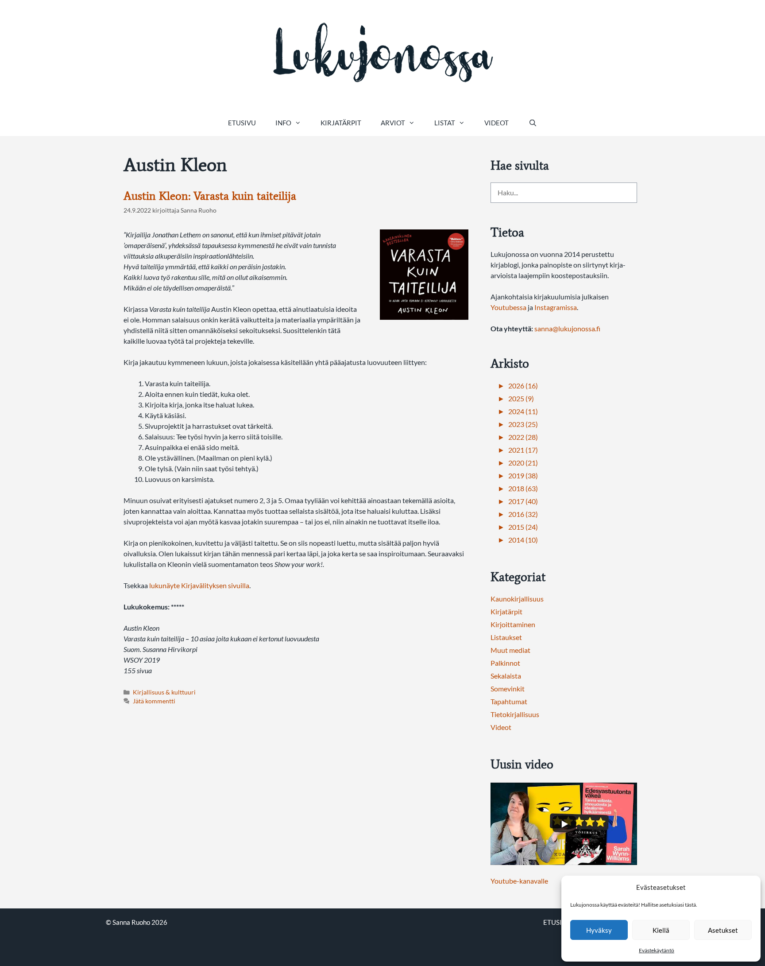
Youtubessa (509, 307)
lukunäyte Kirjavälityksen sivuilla (199, 585)
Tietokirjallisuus (515, 714)
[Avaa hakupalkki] (532, 122)
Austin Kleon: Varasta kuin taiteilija (210, 196)
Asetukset (723, 930)
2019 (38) (523, 475)
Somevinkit (508, 688)
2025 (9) (521, 398)
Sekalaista (506, 675)
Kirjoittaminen (513, 624)
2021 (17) (523, 450)
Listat (444, 123)
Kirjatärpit (341, 123)
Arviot (393, 123)
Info (283, 123)
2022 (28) (523, 437)
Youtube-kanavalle (519, 881)
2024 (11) (523, 411)
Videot (496, 123)
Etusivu (242, 123)
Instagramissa (555, 307)
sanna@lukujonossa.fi (567, 328)
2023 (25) (523, 424)
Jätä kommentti (154, 701)
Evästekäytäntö (656, 950)
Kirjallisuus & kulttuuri (164, 692)
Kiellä (661, 930)
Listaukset (506, 637)
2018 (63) (523, 488)
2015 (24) (523, 527)
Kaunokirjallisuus (517, 598)
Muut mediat (510, 650)
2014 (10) (523, 539)
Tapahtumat (509, 701)
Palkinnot (505, 663)
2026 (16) (523, 385)
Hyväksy (599, 930)
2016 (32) (523, 514)
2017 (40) (523, 501)
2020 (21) (523, 462)
